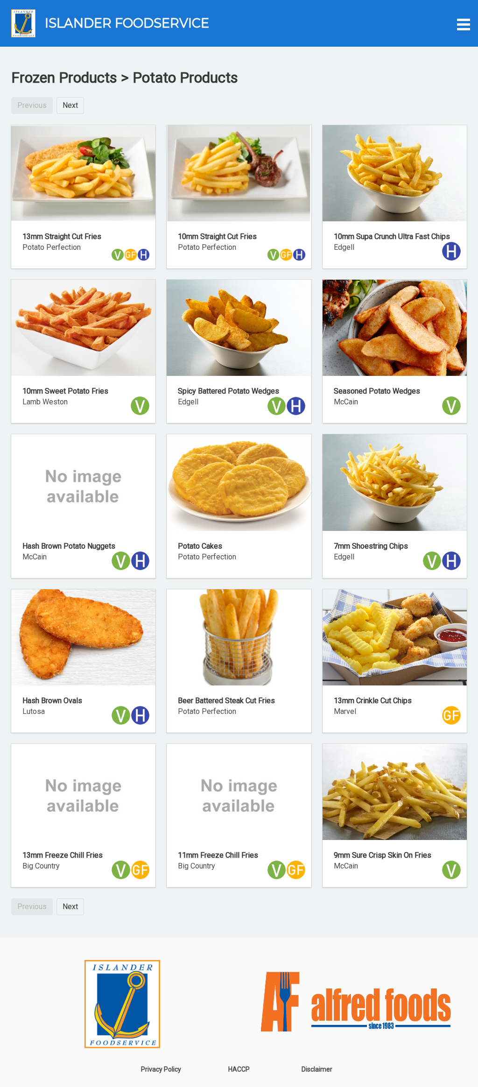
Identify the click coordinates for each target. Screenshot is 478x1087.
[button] (462, 23)
